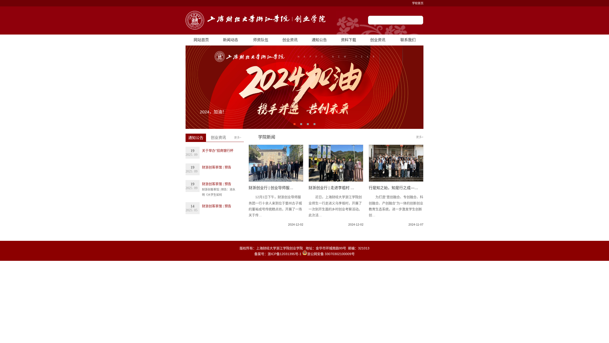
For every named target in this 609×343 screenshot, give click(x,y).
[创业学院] (255, 21)
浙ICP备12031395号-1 (285, 254)
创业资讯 (290, 40)
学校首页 (417, 3)
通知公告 (319, 40)
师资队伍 (260, 40)
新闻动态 (230, 40)
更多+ (237, 137)
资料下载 (348, 40)
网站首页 (201, 40)
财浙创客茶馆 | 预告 (216, 167)
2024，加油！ (213, 112)
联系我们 (408, 40)
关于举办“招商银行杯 (217, 150)
